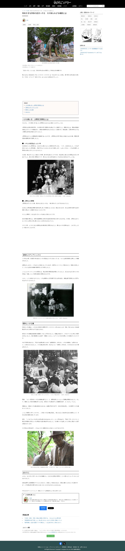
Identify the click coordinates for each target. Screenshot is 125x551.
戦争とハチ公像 (29, 109)
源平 (34, 6)
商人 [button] (82, 18)
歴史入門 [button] (90, 21)
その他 (27, 10)
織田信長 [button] (95, 24)
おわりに (27, 112)
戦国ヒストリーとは (43, 547)
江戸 (43, 6)
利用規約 (64, 547)
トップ (25, 6)
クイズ (65, 6)
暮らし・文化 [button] (36, 24)
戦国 (39, 6)
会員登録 (74, 6)
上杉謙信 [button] (83, 24)
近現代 (53, 6)
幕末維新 (48, 6)
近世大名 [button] (96, 16)
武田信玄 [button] (96, 21)
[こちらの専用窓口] (52, 532)
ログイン (81, 6)
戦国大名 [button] (90, 16)
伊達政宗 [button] (89, 24)
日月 (27, 20)
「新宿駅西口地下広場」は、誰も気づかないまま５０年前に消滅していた (43, 520)
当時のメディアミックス (31, 107)
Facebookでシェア (43, 508)
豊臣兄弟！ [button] (83, 16)
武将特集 (59, 6)
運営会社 (69, 547)
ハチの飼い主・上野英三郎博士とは (34, 105)
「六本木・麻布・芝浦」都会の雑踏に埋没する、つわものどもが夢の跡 (42, 518)
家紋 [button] (91, 18)
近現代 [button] (24, 24)
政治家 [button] (86, 18)
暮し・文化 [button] (83, 21)
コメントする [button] (51, 536)
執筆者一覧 (76, 547)
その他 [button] (29, 24)
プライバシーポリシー (55, 547)
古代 (30, 6)
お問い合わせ (83, 547)
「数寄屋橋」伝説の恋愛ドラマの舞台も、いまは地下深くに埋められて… (43, 522)
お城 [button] (96, 18)
